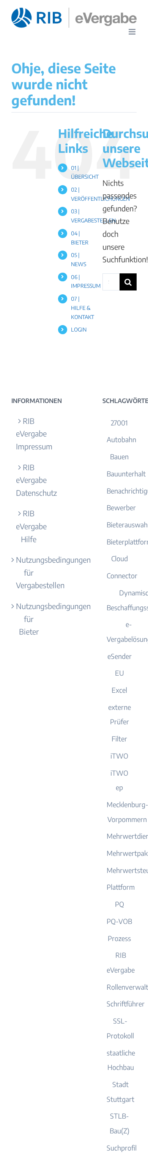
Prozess (119, 938)
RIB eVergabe (121, 962)
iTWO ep (119, 780)
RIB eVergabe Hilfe (29, 525)
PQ (119, 904)
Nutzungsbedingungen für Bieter (29, 618)
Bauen (119, 456)
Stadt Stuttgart (120, 1091)
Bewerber (121, 507)
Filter (119, 738)
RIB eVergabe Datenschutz (29, 479)
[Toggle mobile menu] (133, 32)
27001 (119, 422)
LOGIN (79, 329)
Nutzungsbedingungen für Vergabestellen (29, 572)
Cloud (119, 558)
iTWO (119, 755)
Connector (122, 575)
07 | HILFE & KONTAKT (82, 307)
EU (119, 672)
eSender (119, 656)
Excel (119, 690)
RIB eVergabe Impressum (29, 433)
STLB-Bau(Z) (119, 1123)
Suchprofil (122, 1147)
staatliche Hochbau (121, 1060)
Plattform (121, 886)
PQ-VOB (119, 921)
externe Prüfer (119, 714)
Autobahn (121, 439)
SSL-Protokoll (120, 1028)
